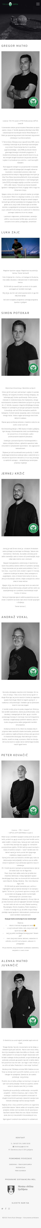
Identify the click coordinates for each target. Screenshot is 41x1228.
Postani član (20, 1168)
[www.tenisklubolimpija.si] (10, 4)
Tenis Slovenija (20, 1171)
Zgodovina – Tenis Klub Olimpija (20, 1164)
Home (17, 24)
